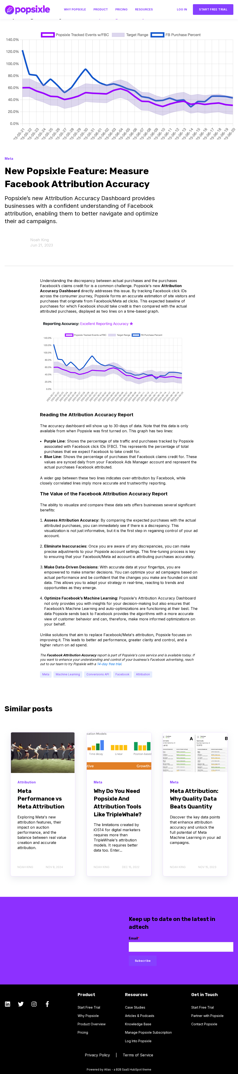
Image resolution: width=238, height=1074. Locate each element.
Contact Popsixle (204, 1024)
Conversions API (97, 674)
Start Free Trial (89, 1007)
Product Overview (92, 1024)
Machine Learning (68, 674)
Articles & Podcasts (139, 1016)
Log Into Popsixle (138, 1041)
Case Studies (135, 1007)
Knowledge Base (138, 1024)
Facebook (122, 674)
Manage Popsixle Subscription (148, 1032)
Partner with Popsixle (207, 1016)
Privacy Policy (98, 1055)
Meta (45, 674)
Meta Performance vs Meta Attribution (40, 799)
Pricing (83, 1032)
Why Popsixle (88, 1016)
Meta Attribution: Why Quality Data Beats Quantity (194, 799)
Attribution (143, 674)
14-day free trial (109, 664)
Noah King (39, 239)
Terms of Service (138, 1055)
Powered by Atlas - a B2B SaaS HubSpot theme (119, 1069)
